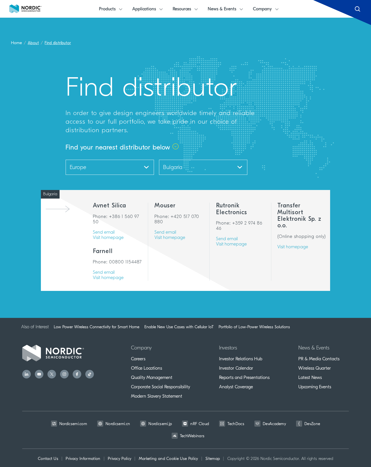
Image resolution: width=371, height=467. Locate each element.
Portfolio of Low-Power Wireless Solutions (254, 327)
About (33, 43)
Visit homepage (108, 238)
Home (16, 43)
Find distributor (58, 43)
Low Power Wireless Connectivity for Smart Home (96, 327)
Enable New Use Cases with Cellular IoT (179, 327)
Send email (104, 232)
